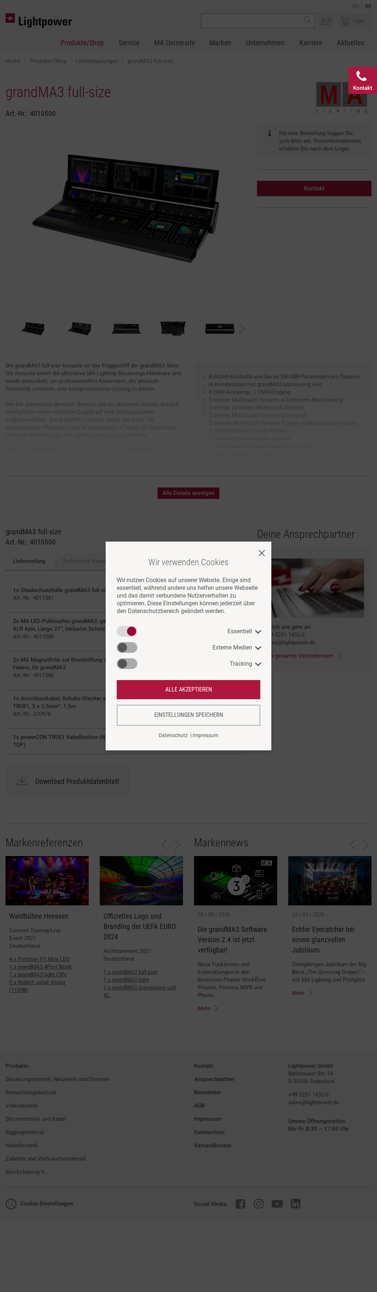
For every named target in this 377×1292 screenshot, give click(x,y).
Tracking (241, 663)
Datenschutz (173, 735)
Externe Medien (232, 647)
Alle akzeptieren (188, 689)
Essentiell (240, 631)
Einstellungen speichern (188, 714)
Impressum (205, 735)
